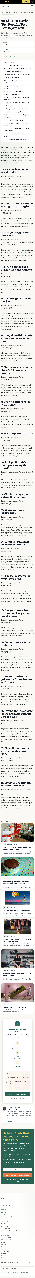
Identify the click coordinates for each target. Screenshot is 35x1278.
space (28, 662)
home (16, 533)
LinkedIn (29, 1262)
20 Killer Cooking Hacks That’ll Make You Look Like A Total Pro (17, 848)
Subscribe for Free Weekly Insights (17, 1175)
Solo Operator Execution (7, 1239)
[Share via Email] (14, 56)
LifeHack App (4, 1214)
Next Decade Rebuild (6, 1237)
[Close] (32, 2)
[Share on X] (10, 56)
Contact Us (4, 1246)
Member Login (4, 1255)
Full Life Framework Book (7, 1216)
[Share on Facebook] (3, 56)
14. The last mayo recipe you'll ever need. (16, 112)
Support (3, 1258)
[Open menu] (32, 6)
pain (8, 358)
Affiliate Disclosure (23, 1272)
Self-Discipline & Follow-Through (9, 1230)
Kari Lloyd (5, 44)
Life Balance (4, 1207)
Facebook (3, 1262)
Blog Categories (5, 1251)
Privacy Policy (14, 1272)
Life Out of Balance (5, 1235)
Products (4, 1212)
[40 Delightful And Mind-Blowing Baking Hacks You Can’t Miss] (17, 866)
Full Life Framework (6, 1205)
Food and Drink (15, 12)
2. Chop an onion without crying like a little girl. (17, 68)
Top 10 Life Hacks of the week (14, 1007)
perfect (20, 197)
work (6, 287)
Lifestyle (8, 12)
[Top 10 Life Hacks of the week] (17, 992)
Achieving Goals (5, 1209)
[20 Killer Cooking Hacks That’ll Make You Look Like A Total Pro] (17, 832)
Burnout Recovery (5, 1228)
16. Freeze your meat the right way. (14, 120)
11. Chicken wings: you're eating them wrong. (17, 102)
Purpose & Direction (6, 1233)
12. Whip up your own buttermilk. (13, 106)
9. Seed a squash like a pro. (12, 94)
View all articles (11, 1121)
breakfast (24, 250)
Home (2, 12)
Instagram (10, 1262)
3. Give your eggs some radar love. (14, 71)
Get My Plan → (26, 1)
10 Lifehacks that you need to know (17, 911)
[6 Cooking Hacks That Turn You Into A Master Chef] (17, 958)
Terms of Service (5, 1272)
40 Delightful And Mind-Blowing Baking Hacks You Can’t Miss (16, 882)
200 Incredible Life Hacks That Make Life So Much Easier (17, 940)
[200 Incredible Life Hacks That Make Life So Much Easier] (17, 926)
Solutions (4, 1226)
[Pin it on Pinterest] (6, 56)
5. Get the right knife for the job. (13, 77)
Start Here (4, 1198)
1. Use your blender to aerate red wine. (15, 65)
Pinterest (16, 1262)
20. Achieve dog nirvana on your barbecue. (16, 139)
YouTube (24, 1262)
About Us (3, 1244)
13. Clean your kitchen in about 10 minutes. (16, 109)
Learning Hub (4, 1221)
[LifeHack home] (6, 6)
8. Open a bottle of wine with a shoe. (14, 91)
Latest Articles (5, 1249)
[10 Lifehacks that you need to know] (17, 898)
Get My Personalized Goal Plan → (17, 1094)
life (10, 155)
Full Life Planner (5, 1219)
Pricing (3, 1223)
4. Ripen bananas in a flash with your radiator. (17, 74)
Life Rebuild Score (5, 1203)
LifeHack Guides (5, 1200)
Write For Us (4, 1253)
